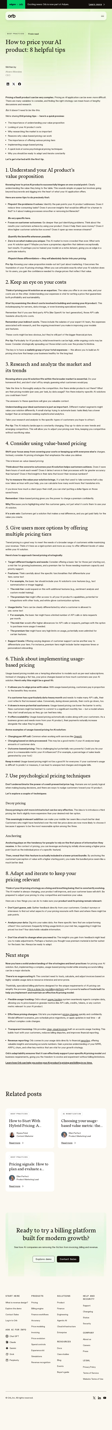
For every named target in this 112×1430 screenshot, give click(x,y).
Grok (12, 1354)
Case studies (63, 1354)
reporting (85, 1040)
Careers (86, 1345)
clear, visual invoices (57, 1029)
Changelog (88, 1311)
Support (87, 1305)
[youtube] (104, 1398)
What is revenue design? (17, 1302)
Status (86, 1317)
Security (87, 1323)
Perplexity (14, 1360)
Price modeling (38, 1326)
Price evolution (38, 1338)
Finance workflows (40, 1314)
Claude (13, 1342)
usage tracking (55, 999)
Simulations (36, 1356)
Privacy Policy (89, 1367)
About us (87, 1339)
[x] (94, 1398)
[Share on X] (13, 84)
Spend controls (38, 1344)
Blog (59, 1360)
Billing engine (37, 1308)
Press (85, 1351)
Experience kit (37, 1350)
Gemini (13, 1348)
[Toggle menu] (102, 16)
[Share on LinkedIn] (8, 84)
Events (60, 1366)
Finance (60, 1308)
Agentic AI (62, 1320)
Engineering (62, 1314)
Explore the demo (14, 1308)
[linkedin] (99, 1398)
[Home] (11, 16)
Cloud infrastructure (66, 1326)
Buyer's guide (63, 1372)
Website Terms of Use (93, 1379)
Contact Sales (12, 1314)
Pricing (34, 1302)
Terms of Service (91, 1373)
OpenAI (78, 736)
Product (61, 1302)
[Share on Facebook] (19, 84)
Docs (59, 1348)
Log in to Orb (11, 1320)
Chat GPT (14, 1336)
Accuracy (35, 1320)
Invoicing (35, 1332)
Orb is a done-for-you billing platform (45, 989)
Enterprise (62, 1332)
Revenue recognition (40, 1362)
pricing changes (70, 1014)
